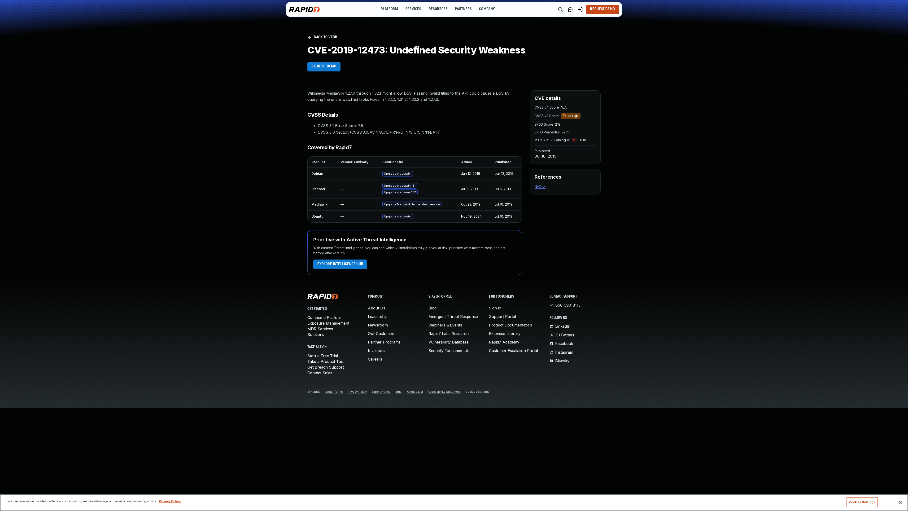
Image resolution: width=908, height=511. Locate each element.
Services (413, 9)
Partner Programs (384, 342)
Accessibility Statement (444, 391)
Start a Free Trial (322, 355)
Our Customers (381, 333)
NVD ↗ (540, 187)
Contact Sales (319, 372)
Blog (432, 308)
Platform (389, 9)
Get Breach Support (325, 367)
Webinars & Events (445, 325)
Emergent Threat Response (453, 316)
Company (487, 9)
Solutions (315, 334)
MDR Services (320, 328)
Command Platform (324, 317)
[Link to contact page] (570, 9)
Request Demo (602, 9)
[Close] (900, 502)
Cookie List (415, 391)
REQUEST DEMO (323, 66)
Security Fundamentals (449, 350)
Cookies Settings (477, 391)
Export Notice (381, 391)
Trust (398, 391)
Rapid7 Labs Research (448, 333)
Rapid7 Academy (504, 342)
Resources (438, 9)
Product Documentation (510, 325)
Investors (376, 350)
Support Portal (502, 316)
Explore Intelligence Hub (340, 264)
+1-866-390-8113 (565, 305)
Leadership (378, 316)
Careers (375, 359)
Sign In (495, 308)
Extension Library (504, 333)
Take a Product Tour (326, 361)
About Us (376, 308)
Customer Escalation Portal (513, 350)
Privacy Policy (357, 391)
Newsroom (378, 325)
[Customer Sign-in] (580, 9)
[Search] (560, 9)
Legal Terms (334, 391)
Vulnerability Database (448, 342)
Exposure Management (328, 323)
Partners (463, 9)
